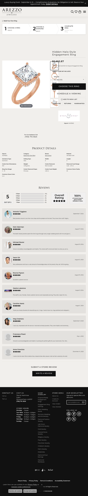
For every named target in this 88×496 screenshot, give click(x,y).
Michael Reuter (18, 242)
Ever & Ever (48, 155)
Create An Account (55, 400)
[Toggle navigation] (84, 12)
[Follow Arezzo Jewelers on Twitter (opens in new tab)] (74, 419)
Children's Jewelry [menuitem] (43, 446)
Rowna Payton (18, 273)
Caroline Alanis (18, 303)
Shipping (57, 103)
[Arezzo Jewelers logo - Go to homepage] (12, 12)
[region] (26, 84)
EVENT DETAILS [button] (52, 4)
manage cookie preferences (20, 487)
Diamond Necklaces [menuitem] (41, 461)
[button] (72, 12)
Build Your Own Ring (10, 21)
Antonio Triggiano (20, 211)
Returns (67, 103)
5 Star (18, 194)
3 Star (18, 198)
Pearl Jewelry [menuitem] (42, 440)
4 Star (18, 196)
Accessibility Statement (62, 481)
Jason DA (16, 257)
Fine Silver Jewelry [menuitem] (44, 443)
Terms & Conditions (46, 481)
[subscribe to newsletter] (83, 402)
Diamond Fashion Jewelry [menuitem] (43, 420)
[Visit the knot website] (50, 470)
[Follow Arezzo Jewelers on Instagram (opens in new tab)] (79, 414)
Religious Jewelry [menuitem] (43, 437)
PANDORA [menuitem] (41, 452)
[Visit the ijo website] (37, 470)
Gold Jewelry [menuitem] (42, 429)
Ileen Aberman (18, 227)
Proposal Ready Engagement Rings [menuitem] (43, 399)
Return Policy (22, 481)
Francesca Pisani (19, 334)
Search (10, 30)
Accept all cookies (30, 491)
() (46, 194)
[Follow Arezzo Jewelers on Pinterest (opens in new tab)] (69, 419)
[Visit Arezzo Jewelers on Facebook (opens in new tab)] (74, 414)
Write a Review (44, 373)
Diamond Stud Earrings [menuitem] (42, 456)
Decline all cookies (15, 491)
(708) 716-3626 (31, 137)
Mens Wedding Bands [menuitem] (43, 410)
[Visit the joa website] (44, 470)
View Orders (56, 404)
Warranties (79, 103)
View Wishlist (56, 407)
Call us (4, 396)
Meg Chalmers (18, 319)
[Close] (85, 3)
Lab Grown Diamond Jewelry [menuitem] (43, 425)
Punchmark (48, 491)
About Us (55, 396)
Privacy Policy (33, 481)
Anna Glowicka (18, 349)
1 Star (18, 202)
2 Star (18, 200)
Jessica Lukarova (19, 288)
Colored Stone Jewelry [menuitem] (42, 433)
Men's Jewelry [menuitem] (42, 449)
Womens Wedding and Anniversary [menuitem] (44, 415)
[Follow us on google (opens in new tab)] (69, 414)
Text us (4, 399)
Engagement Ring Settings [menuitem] (44, 405)
